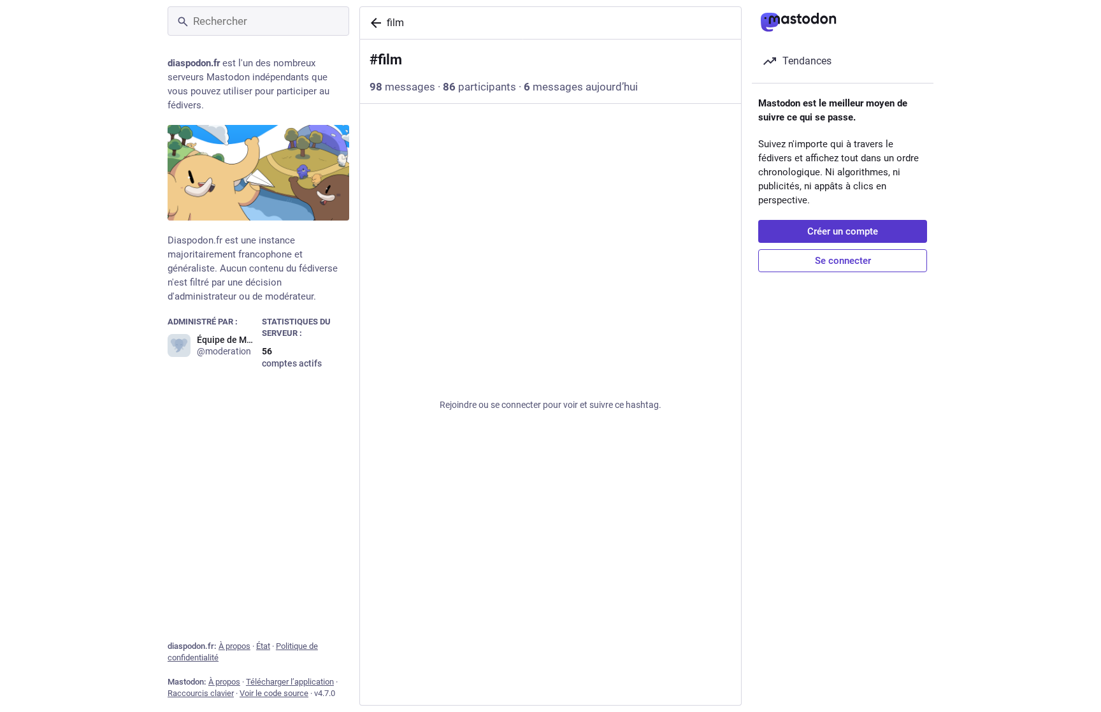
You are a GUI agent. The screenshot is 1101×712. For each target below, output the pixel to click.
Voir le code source (274, 693)
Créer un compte (842, 231)
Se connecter (843, 260)
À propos (234, 646)
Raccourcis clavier (201, 693)
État (263, 646)
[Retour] (373, 23)
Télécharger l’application (290, 682)
